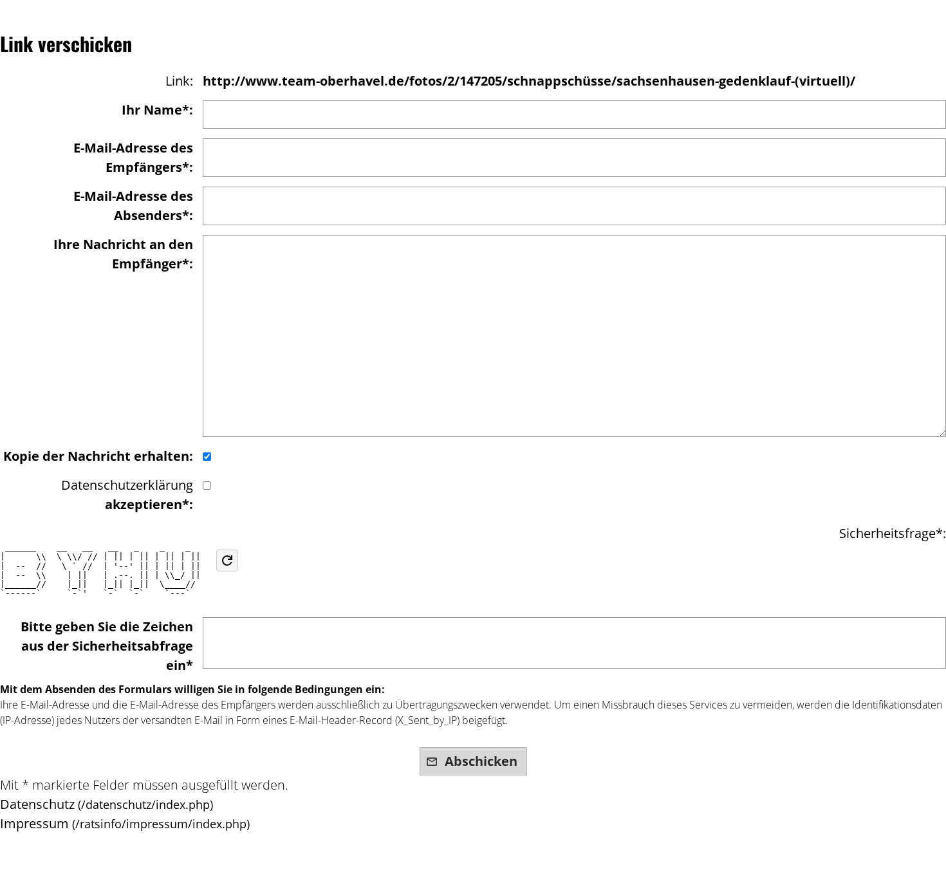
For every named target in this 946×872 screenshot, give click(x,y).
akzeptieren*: (127, 494)
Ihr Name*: (157, 109)
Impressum (34, 823)
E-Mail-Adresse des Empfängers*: (133, 157)
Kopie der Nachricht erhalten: (98, 456)
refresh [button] (227, 561)
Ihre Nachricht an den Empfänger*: (123, 254)
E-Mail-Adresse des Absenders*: (133, 205)
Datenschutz (37, 804)
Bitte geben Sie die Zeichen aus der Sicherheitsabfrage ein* (107, 646)
